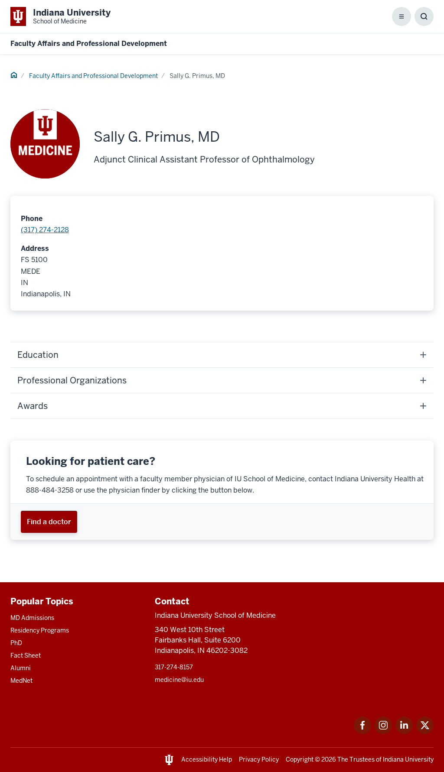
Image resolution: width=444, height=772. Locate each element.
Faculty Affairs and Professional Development (88, 43)
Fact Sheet (25, 655)
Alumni (20, 668)
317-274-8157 (174, 667)
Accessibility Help (206, 759)
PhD (16, 643)
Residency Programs (39, 630)
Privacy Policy (259, 759)
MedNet (21, 680)
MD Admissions (32, 618)
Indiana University (408, 759)
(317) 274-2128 (45, 229)
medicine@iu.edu (179, 680)
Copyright (299, 759)
